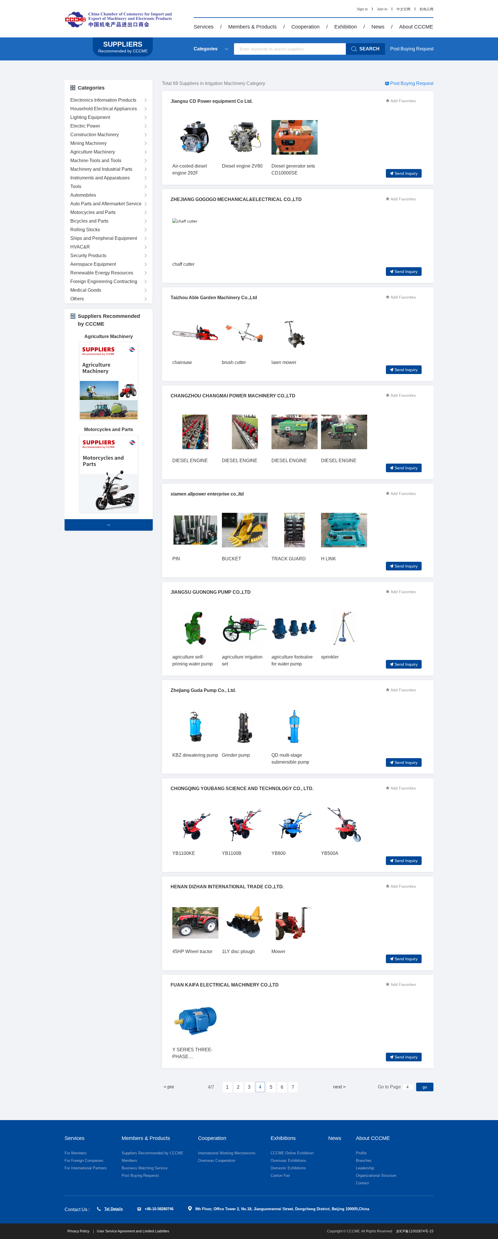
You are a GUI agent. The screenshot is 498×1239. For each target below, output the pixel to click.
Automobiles (83, 195)
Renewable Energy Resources (101, 272)
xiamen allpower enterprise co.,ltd (207, 494)
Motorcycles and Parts (93, 212)
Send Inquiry (406, 173)
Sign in (362, 9)
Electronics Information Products (103, 100)
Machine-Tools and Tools (95, 160)
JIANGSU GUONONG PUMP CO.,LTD (211, 592)
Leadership (365, 1168)
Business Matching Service (144, 1168)
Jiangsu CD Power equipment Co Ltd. (212, 101)
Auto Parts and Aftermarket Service (106, 203)
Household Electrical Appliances (103, 108)
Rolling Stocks (85, 229)
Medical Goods (85, 290)
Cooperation (305, 27)
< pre (169, 1086)
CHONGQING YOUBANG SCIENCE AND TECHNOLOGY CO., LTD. (242, 788)
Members (129, 1160)
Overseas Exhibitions (288, 1160)
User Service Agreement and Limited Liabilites (133, 1231)
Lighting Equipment (90, 117)
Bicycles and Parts (89, 221)
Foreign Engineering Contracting (103, 281)
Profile (361, 1153)
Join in (382, 9)
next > (339, 1086)
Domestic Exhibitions (288, 1168)
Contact (362, 1183)
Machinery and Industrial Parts (101, 169)
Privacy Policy (78, 1231)
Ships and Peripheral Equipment (103, 238)
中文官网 (403, 9)
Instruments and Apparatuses (100, 177)
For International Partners (86, 1168)
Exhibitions (283, 1138)
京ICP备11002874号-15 (414, 1231)
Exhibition (345, 27)
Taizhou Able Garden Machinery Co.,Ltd (214, 297)
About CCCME (416, 27)
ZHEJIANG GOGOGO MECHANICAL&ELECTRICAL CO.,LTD (236, 199)
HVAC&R (80, 246)
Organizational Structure (376, 1175)
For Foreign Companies (84, 1160)
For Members (76, 1153)
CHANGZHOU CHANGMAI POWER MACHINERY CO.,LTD (233, 395)
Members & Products (252, 27)
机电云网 (426, 9)
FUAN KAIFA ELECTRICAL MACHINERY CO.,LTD (225, 984)
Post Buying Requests (140, 1175)
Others (77, 298)
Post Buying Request (411, 48)
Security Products (88, 255)
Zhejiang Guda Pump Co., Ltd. (203, 690)
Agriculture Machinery (92, 151)
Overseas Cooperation (216, 1160)
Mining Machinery (88, 143)
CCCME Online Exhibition (292, 1153)
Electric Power (85, 126)
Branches (364, 1160)
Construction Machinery (94, 134)
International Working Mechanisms (227, 1153)
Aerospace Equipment (93, 264)
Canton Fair (280, 1175)
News (377, 27)
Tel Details (113, 1209)
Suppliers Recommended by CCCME (152, 1153)
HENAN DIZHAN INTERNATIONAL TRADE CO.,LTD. (227, 886)
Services (204, 27)
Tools (75, 186)
